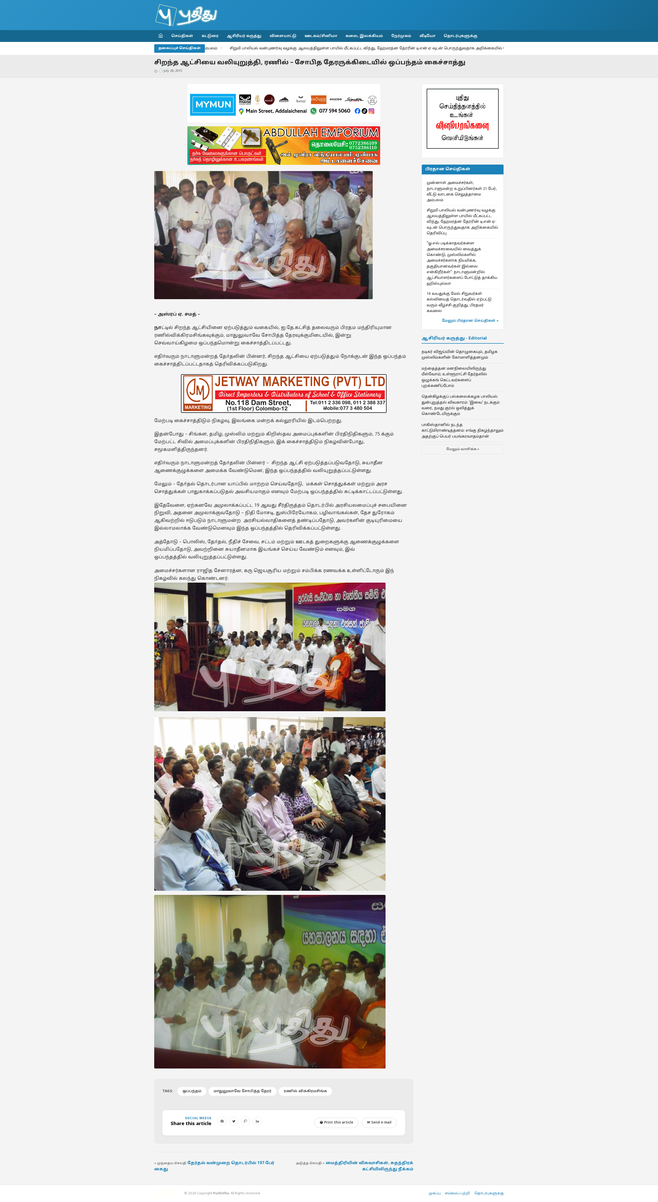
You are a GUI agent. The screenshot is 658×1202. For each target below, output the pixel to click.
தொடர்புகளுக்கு (460, 36)
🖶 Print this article (336, 1122)
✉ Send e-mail (379, 1122)
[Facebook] (222, 1121)
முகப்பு (435, 1193)
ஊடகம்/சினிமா (321, 36)
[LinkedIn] (257, 1121)
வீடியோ (427, 36)
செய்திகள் (182, 36)
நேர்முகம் (401, 36)
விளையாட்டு (283, 36)
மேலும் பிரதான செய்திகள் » (470, 321)
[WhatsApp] (245, 1121)
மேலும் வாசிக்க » (462, 449)
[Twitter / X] (234, 1121)
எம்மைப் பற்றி (457, 1193)
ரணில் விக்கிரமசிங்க (305, 1091)
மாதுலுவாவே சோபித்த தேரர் (242, 1091)
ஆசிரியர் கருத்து (244, 36)
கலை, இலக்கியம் (364, 36)
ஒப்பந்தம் (191, 1091)
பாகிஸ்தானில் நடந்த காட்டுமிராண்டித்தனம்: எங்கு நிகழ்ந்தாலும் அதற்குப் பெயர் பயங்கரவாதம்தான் (463, 431)
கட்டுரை (210, 36)
